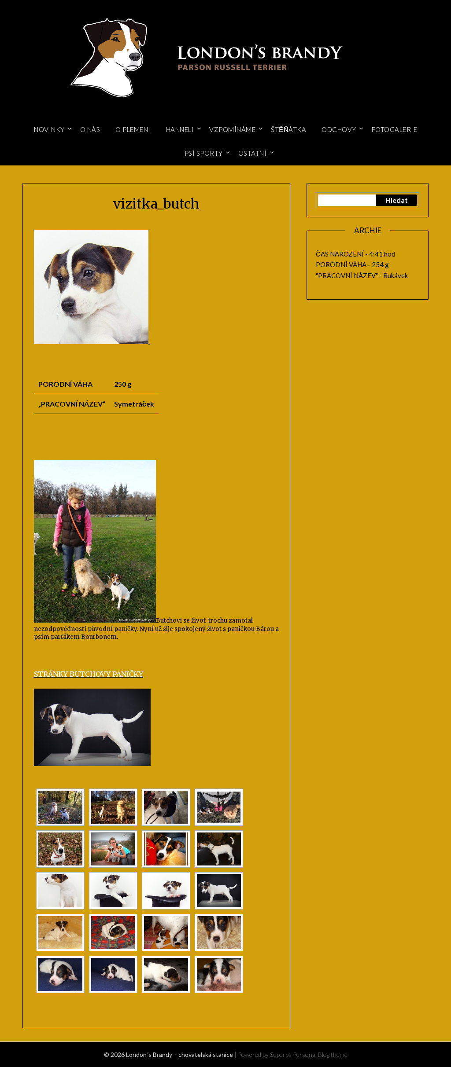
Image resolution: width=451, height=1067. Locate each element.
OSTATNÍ (252, 153)
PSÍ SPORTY (204, 153)
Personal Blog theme (320, 1054)
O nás (90, 129)
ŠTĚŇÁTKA (288, 129)
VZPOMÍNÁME (232, 129)
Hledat (396, 200)
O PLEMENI (133, 129)
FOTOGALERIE (395, 129)
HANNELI (180, 129)
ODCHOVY (339, 129)
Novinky (49, 129)
